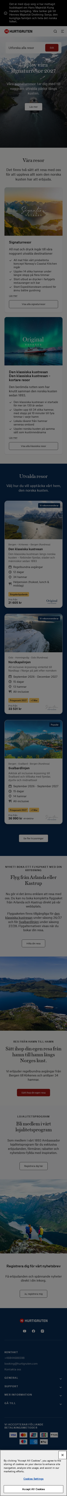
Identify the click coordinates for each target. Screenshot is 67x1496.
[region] (33, 1473)
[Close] (62, 1455)
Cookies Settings (33, 1478)
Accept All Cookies (33, 1489)
